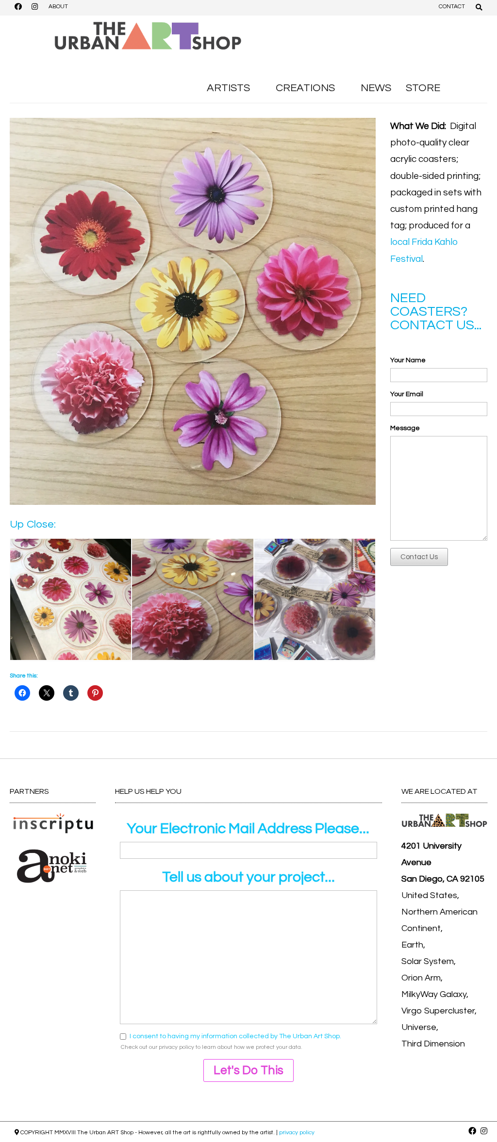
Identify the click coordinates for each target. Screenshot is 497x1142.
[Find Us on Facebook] (18, 8)
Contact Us (419, 557)
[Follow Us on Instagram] (34, 8)
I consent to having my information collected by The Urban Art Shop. (235, 1036)
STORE (423, 88)
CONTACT (452, 6)
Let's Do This (248, 1070)
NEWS (376, 88)
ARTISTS (228, 88)
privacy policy (176, 1047)
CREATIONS (305, 88)
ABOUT (58, 6)
